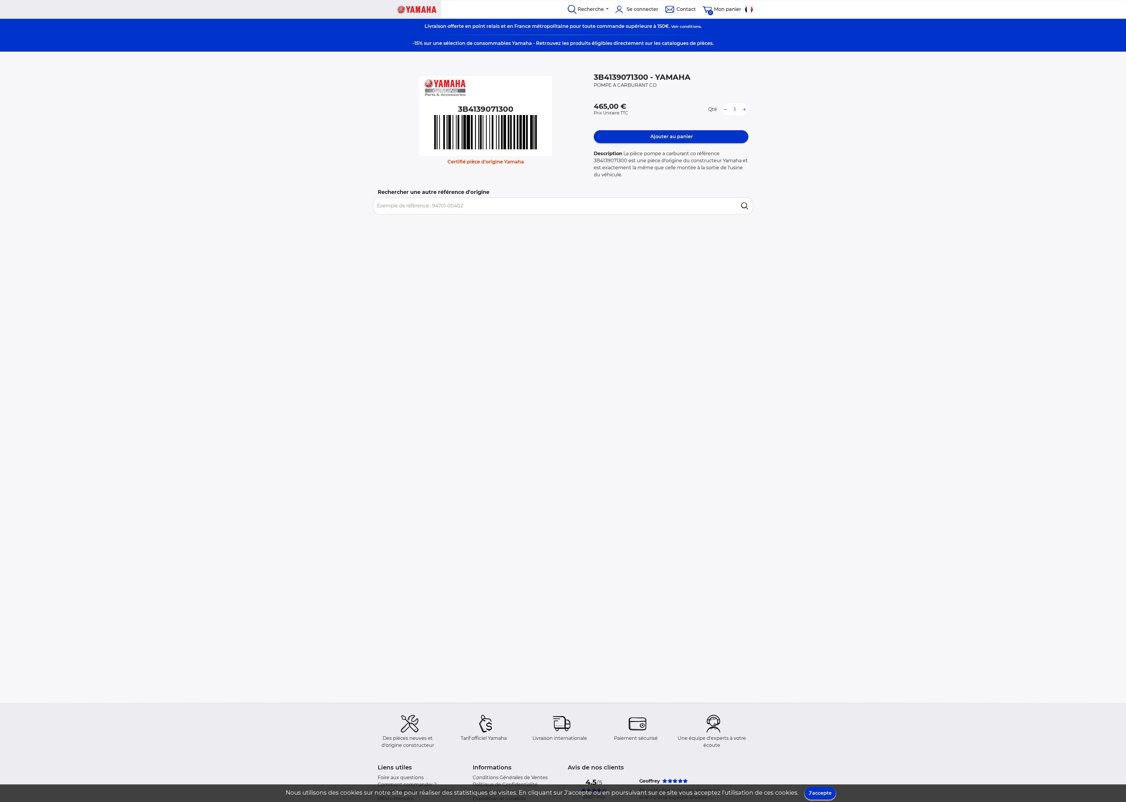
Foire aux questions (401, 777)
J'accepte (820, 793)
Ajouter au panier (671, 136)
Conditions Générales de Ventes (510, 777)
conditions (690, 26)
